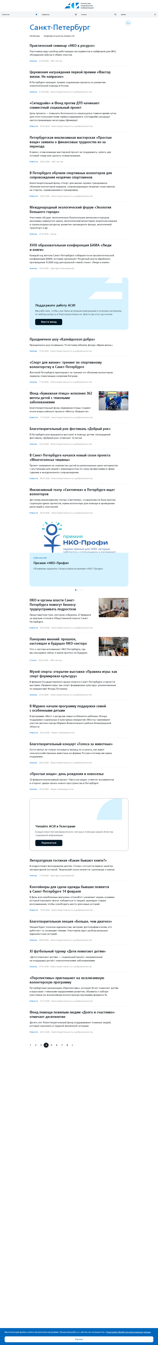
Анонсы (33, 61)
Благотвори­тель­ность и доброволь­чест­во (71, 92)
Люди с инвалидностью (63, 732)
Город (53, 234)
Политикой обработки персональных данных (128, 1332)
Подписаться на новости (59, 36)
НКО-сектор (56, 61)
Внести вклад (48, 321)
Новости (34, 126)
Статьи (33, 660)
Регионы (35, 36)
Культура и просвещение (62, 268)
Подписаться (48, 842)
